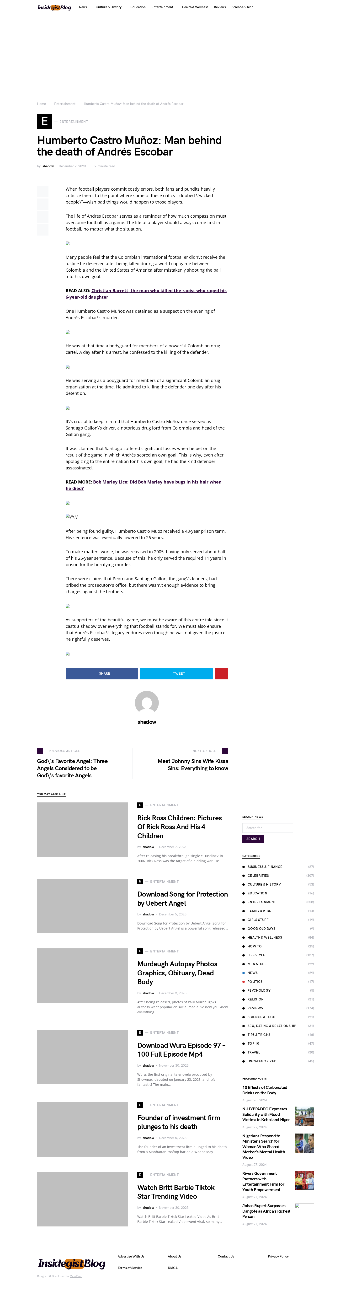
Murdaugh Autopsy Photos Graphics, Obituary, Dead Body (177, 973)
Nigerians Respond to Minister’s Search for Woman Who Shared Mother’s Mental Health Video (263, 1147)
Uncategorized (262, 1061)
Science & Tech (261, 1017)
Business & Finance (265, 867)
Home (41, 104)
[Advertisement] (175, 50)
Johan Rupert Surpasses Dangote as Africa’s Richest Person (266, 1211)
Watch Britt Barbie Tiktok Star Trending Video (175, 1192)
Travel (254, 1052)
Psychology (259, 991)
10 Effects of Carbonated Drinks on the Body (264, 1090)
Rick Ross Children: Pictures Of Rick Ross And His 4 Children (179, 827)
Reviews (255, 1008)
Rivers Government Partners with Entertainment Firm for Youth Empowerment (263, 1181)
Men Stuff (257, 964)
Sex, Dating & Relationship (272, 1026)
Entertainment (64, 104)
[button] (312, 7)
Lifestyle (256, 955)
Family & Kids (259, 911)
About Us (174, 1256)
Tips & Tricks (259, 1035)
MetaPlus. (76, 1276)
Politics (255, 982)
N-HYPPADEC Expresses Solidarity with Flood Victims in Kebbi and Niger (266, 1114)
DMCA (173, 1268)
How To (255, 946)
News (253, 973)
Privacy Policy (278, 1256)
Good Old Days (262, 929)
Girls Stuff (258, 920)
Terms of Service (130, 1268)
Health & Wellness (265, 937)
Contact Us (226, 1256)
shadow (48, 166)
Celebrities (258, 876)
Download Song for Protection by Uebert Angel (182, 899)
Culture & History (264, 884)
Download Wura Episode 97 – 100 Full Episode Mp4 (181, 1050)
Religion (256, 999)
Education (257, 893)
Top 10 (253, 1044)
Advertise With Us (131, 1256)
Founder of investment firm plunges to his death (178, 1122)
